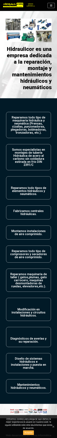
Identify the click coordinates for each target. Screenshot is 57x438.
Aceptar (28, 432)
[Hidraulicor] (19, 5)
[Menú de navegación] (51, 5)
